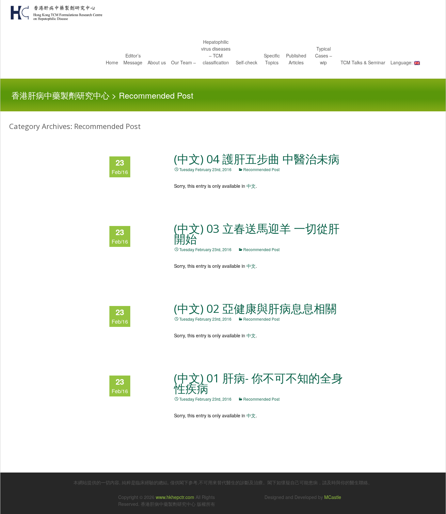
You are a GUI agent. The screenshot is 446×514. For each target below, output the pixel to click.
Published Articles (296, 59)
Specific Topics (272, 59)
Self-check (246, 62)
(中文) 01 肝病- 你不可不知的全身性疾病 (258, 383)
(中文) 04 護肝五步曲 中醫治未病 (257, 159)
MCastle (332, 497)
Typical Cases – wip (323, 55)
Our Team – (183, 62)
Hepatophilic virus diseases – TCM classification (216, 52)
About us (157, 62)
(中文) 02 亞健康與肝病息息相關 (255, 308)
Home (112, 62)
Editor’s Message (132, 59)
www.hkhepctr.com (175, 497)
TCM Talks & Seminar (363, 62)
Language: (402, 62)
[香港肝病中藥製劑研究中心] (51, 13)
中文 (251, 186)
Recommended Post (261, 169)
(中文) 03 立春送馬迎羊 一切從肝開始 (257, 234)
